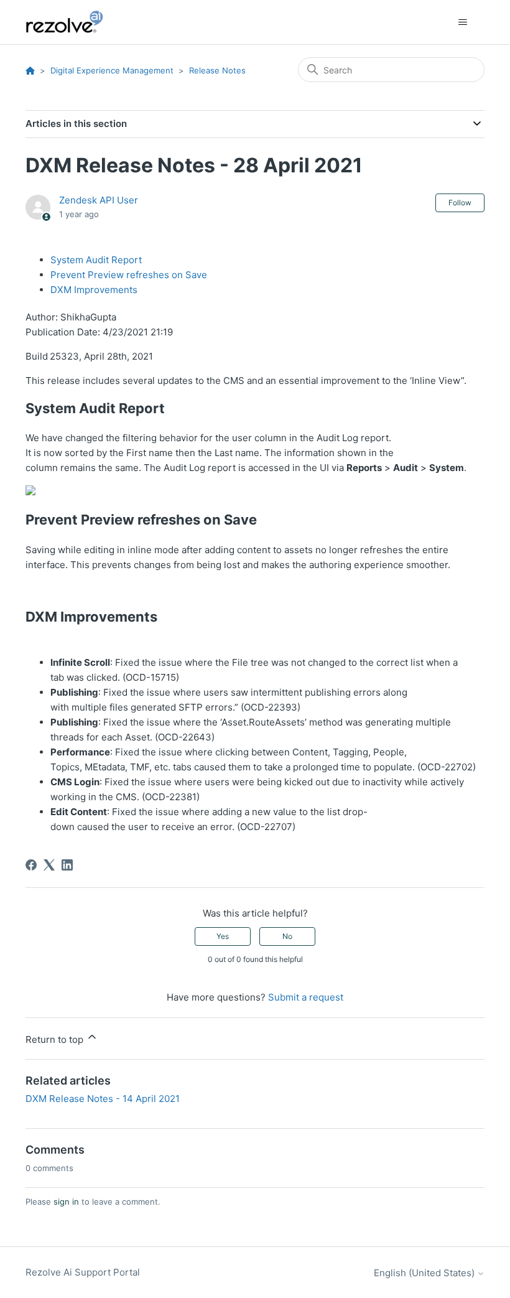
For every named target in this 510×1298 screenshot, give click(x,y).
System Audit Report (96, 260)
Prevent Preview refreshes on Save (128, 275)
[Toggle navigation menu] (462, 22)
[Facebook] (31, 865)
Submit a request (305, 997)
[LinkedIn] (67, 865)
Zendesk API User (98, 200)
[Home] (72, 22)
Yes (222, 936)
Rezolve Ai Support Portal (83, 1272)
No (287, 936)
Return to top (56, 1039)
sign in (66, 1202)
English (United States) (425, 1273)
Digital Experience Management (112, 70)
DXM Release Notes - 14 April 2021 (103, 1098)
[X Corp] (49, 865)
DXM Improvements (93, 290)
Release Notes (217, 70)
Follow (459, 202)
